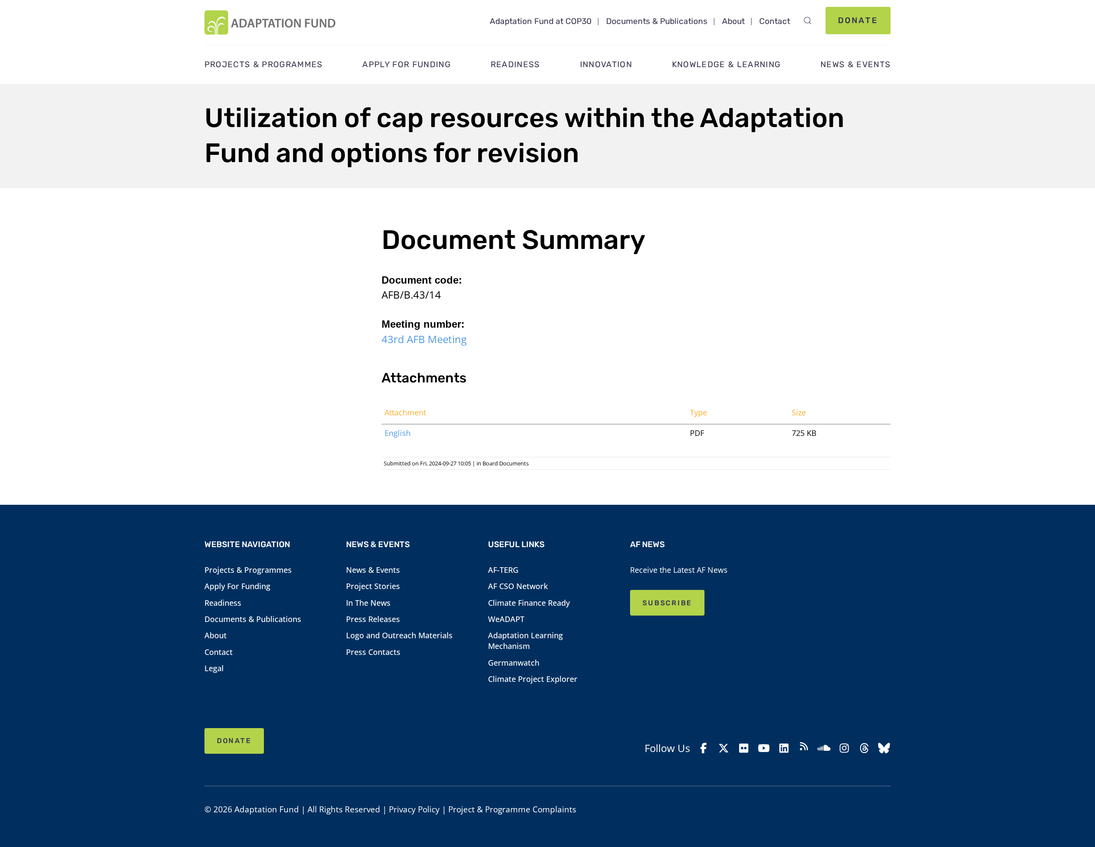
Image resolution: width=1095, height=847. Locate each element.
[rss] (804, 747)
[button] (808, 20)
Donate (858, 20)
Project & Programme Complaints (512, 809)
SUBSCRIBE (667, 603)
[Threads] (864, 748)
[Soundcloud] (824, 748)
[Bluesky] (884, 748)
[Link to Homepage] (269, 22)
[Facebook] (703, 748)
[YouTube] (763, 748)
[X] (724, 748)
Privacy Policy (414, 809)
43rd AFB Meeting (424, 339)
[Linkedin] (783, 748)
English (398, 433)
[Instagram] (844, 748)
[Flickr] (743, 748)
